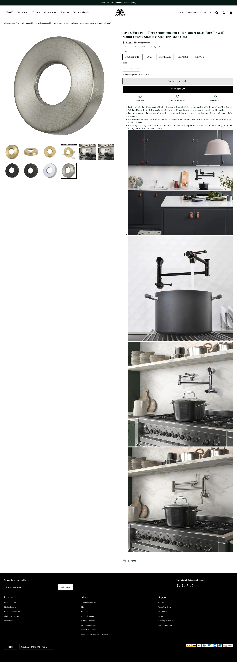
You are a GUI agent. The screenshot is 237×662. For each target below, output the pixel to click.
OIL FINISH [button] (183, 57)
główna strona (9, 23)
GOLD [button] (149, 57)
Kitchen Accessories (11, 616)
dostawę (151, 47)
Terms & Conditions (88, 630)
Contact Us (162, 603)
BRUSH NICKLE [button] (132, 57)
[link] (50, 12)
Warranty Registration (166, 621)
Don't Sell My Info (87, 616)
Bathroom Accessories (12, 612)
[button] (217, 13)
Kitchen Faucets (10, 607)
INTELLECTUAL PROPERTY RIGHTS (94, 634)
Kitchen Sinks (9, 621)
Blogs (83, 607)
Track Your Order (164, 607)
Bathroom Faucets (10, 603)
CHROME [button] (199, 57)
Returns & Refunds (88, 621)
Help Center (162, 612)
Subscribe (65, 587)
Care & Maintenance (165, 625)
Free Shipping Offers (88, 625)
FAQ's (160, 616)
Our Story (84, 612)
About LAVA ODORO (88, 603)
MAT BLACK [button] (165, 57)
